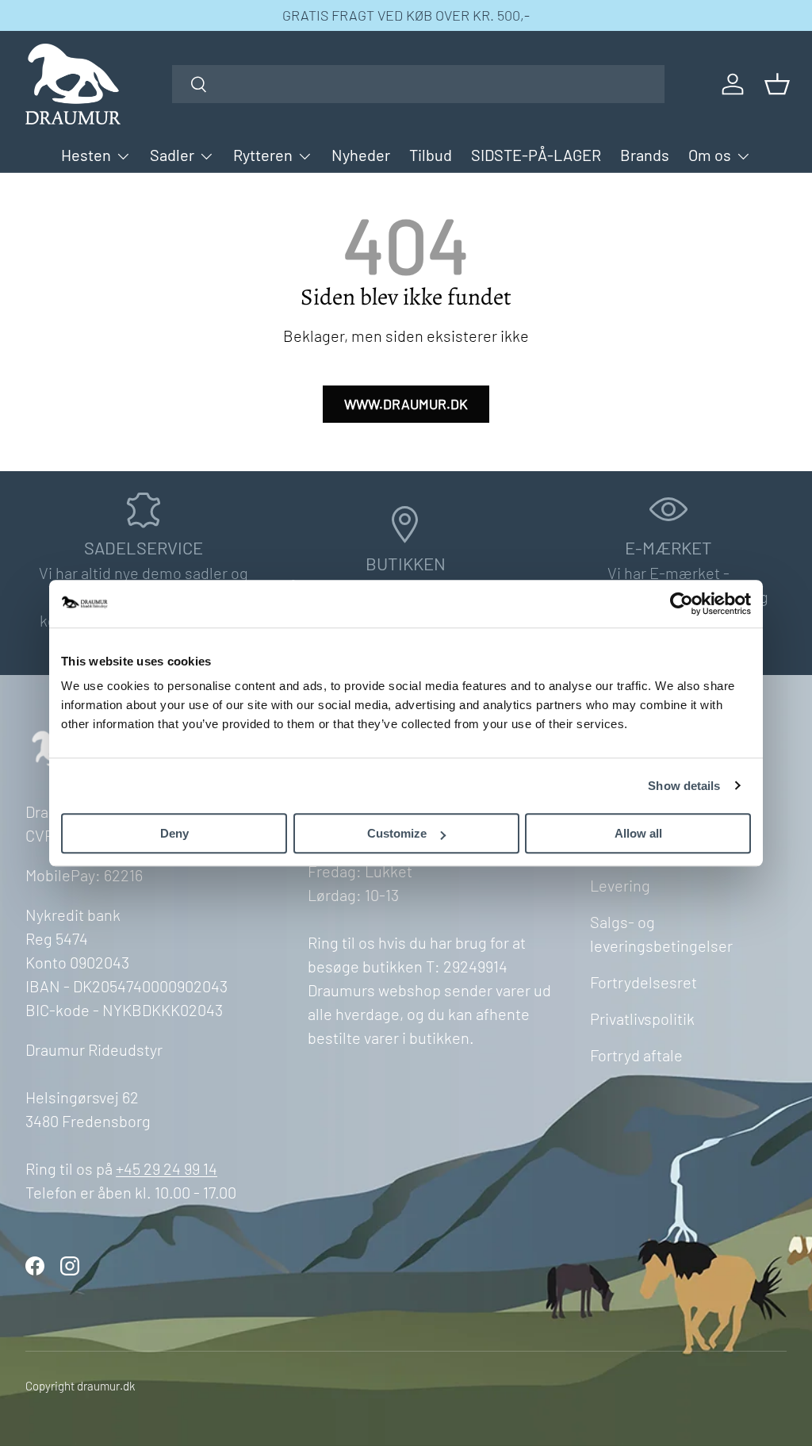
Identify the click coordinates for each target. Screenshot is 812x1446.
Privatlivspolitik (642, 1018)
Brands (644, 154)
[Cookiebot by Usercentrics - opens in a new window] (681, 604)
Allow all (638, 833)
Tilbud (430, 154)
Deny (174, 833)
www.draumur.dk (406, 403)
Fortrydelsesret (643, 981)
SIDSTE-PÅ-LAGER (536, 154)
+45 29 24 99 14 (166, 1168)
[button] (777, 84)
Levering (620, 885)
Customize (397, 833)
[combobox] (418, 84)
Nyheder (360, 154)
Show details (684, 785)
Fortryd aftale (636, 1054)
